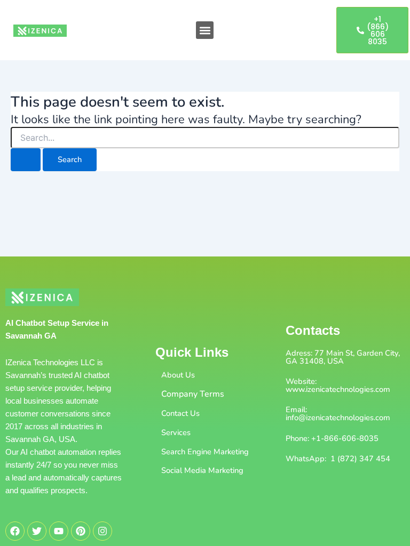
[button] (205, 30)
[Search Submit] (26, 159)
